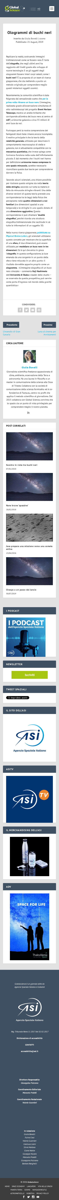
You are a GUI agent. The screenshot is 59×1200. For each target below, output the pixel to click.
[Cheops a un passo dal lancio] (29, 571)
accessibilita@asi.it (29, 1051)
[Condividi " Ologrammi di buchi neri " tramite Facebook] (20, 310)
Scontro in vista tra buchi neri (21, 465)
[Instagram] (33, 1197)
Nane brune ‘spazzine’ (17, 505)
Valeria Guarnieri (29, 1102)
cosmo (42, 38)
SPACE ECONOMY (18, 1186)
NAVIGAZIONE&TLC (39, 1190)
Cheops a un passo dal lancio (21, 589)
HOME (7, 1186)
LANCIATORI (31, 1186)
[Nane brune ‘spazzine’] (29, 487)
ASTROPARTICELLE (17, 1193)
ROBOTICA (30, 1193)
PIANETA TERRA (16, 1190)
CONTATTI (29, 1044)
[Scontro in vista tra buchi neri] (29, 446)
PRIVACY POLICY (43, 1193)
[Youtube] (38, 1197)
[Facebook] (23, 1197)
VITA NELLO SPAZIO (45, 1186)
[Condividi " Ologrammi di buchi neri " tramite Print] (39, 310)
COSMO (27, 1190)
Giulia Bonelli (31, 38)
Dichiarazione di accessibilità (29, 1038)
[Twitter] (28, 1197)
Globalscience (33, 1182)
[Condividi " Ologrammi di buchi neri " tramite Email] (33, 310)
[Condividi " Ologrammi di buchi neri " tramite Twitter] (26, 310)
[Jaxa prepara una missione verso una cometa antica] (29, 528)
